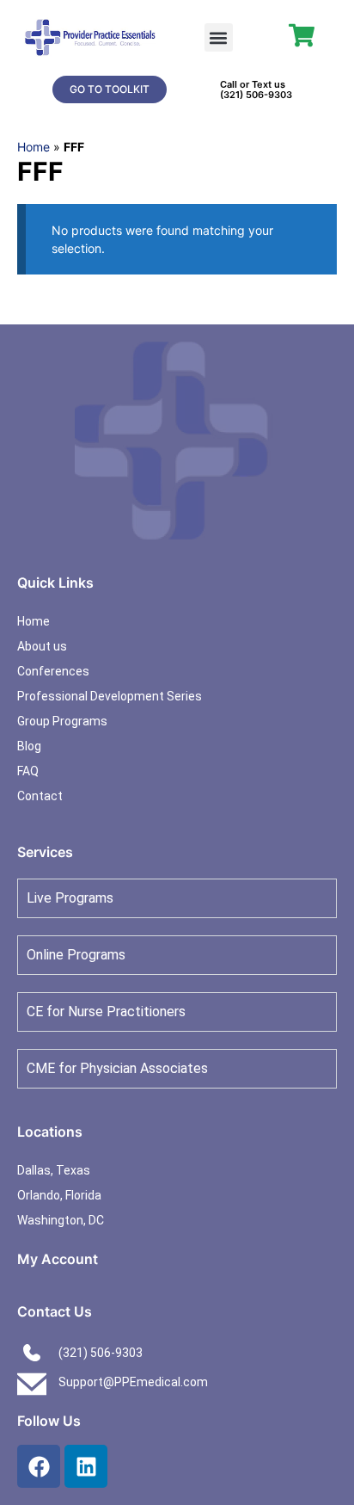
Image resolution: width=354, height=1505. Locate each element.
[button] (218, 37)
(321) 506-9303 (256, 95)
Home (33, 146)
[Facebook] (38, 1466)
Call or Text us (252, 84)
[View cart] (301, 35)
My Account (57, 1259)
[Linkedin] (85, 1466)
